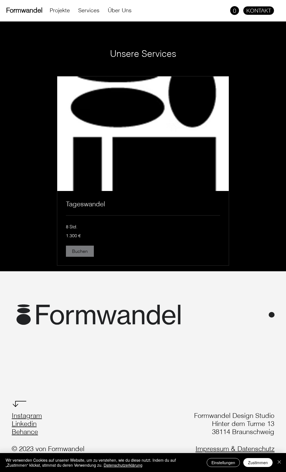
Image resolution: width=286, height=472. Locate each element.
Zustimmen (258, 462)
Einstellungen (223, 462)
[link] (143, 204)
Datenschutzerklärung (123, 465)
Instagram (27, 416)
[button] (234, 10)
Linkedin (24, 424)
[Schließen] (279, 463)
